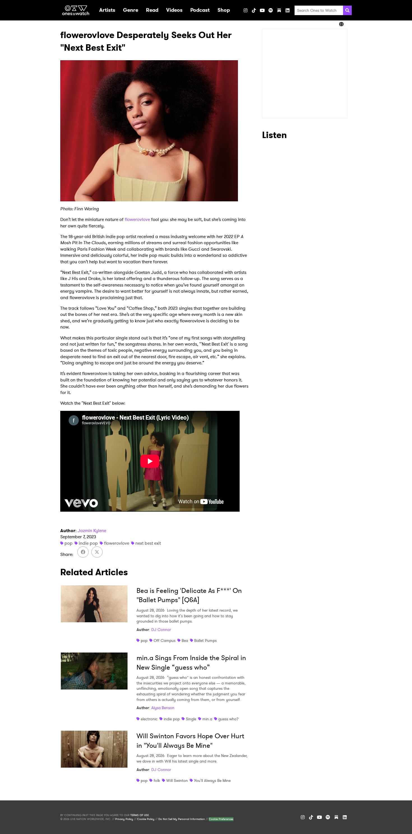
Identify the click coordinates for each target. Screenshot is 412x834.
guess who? (228, 719)
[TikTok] (254, 10)
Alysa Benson (162, 707)
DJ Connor (161, 629)
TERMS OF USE (139, 815)
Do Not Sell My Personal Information (181, 819)
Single (191, 719)
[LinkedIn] (287, 10)
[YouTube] (262, 10)
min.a (207, 719)
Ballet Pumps (205, 640)
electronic (149, 719)
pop (68, 543)
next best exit (148, 543)
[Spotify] (271, 10)
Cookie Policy (145, 819)
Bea (185, 640)
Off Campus (164, 640)
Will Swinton (177, 780)
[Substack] (279, 10)
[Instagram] (245, 10)
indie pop (88, 543)
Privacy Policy (124, 819)
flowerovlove (137, 219)
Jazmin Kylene (92, 530)
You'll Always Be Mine (212, 780)
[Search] (347, 10)
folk (157, 780)
